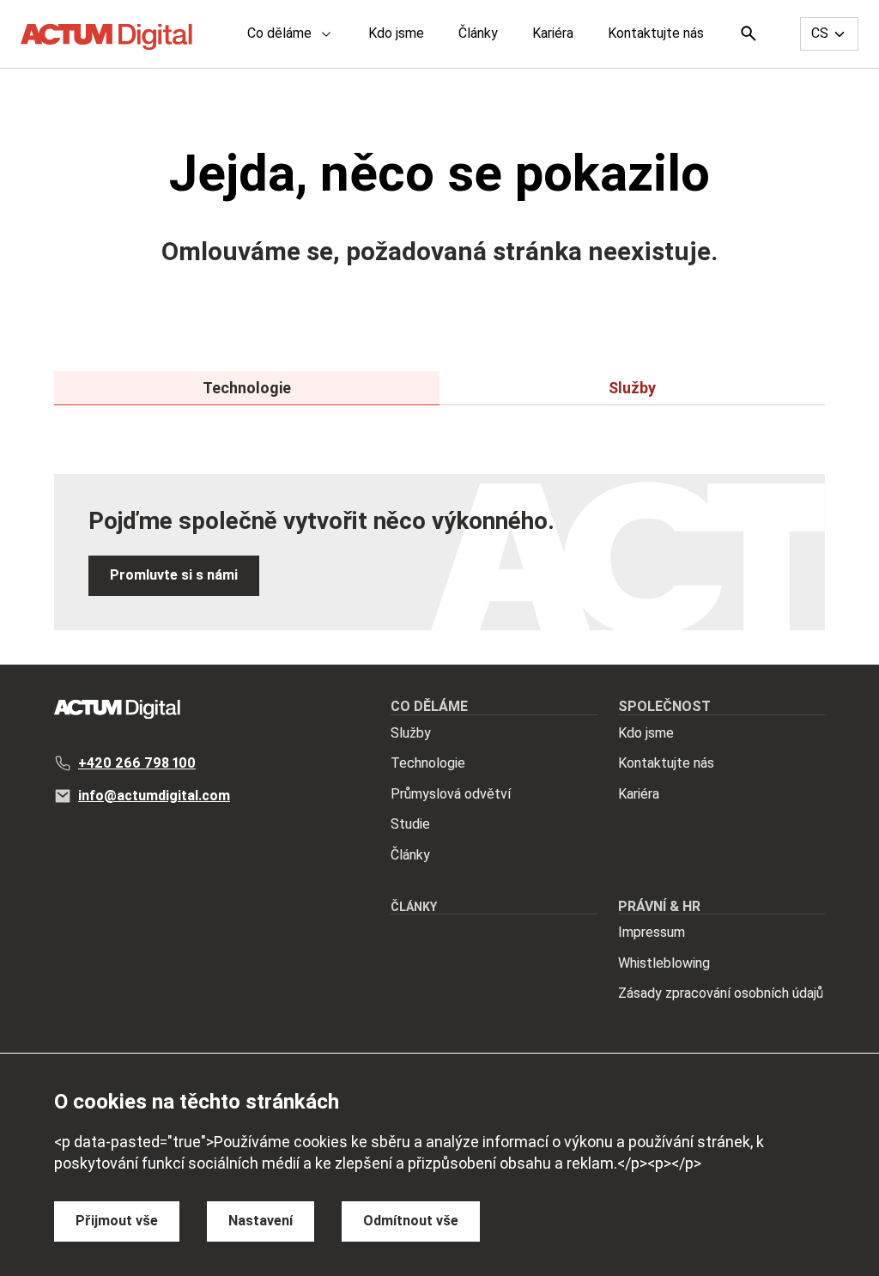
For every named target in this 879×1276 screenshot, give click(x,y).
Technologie (428, 763)
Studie (410, 824)
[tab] (247, 388)
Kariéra (552, 33)
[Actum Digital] (106, 37)
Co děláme (279, 33)
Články (478, 33)
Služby (411, 733)
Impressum (651, 932)
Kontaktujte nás (656, 33)
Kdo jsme (396, 33)
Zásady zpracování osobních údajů (720, 993)
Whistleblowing (664, 963)
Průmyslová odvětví (451, 794)
